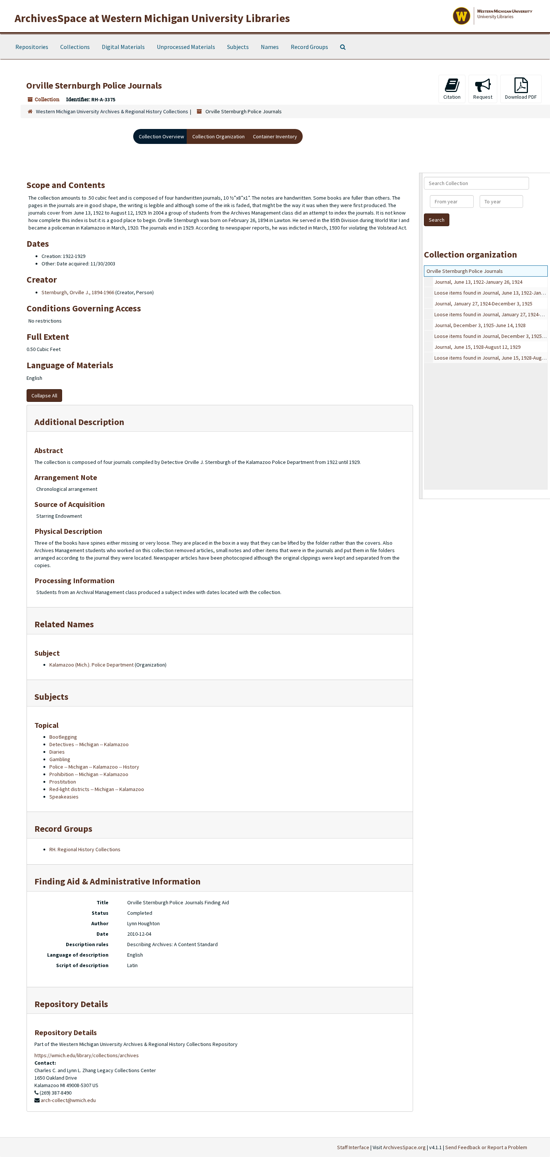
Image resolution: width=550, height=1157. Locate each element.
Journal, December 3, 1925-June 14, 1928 (480, 325)
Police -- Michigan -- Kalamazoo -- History (94, 766)
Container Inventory (275, 136)
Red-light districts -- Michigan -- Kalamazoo (96, 789)
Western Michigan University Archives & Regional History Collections (112, 111)
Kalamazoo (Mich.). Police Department (91, 664)
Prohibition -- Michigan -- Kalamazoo (88, 774)
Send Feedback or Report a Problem (486, 1147)
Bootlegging (63, 736)
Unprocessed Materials (186, 46)
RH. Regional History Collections (84, 849)
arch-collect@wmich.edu (68, 1100)
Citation (452, 96)
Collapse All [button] (44, 395)
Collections (75, 46)
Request (482, 96)
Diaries (57, 751)
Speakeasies (64, 796)
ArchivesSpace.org (404, 1147)
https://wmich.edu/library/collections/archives (86, 1055)
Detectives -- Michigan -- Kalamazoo (89, 744)
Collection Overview (161, 136)
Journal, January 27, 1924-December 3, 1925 (483, 303)
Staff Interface (353, 1147)
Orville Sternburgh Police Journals (465, 271)
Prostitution (62, 781)
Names (270, 46)
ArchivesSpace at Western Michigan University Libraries (152, 18)
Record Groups (309, 46)
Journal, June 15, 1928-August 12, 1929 (477, 347)
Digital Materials (123, 46)
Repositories (31, 46)
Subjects (238, 46)
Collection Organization (218, 136)
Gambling (59, 759)
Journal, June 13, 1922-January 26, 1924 (478, 282)
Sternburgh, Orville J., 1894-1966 (78, 292)
